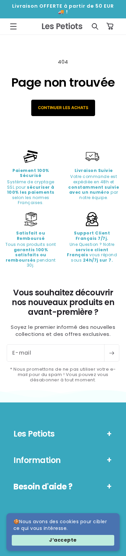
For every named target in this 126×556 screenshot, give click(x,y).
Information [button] (37, 460)
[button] (13, 26)
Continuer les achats (63, 107)
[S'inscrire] (111, 353)
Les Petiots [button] (34, 433)
